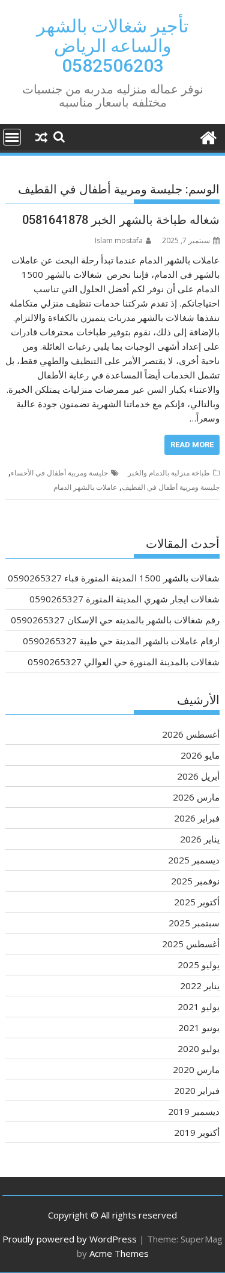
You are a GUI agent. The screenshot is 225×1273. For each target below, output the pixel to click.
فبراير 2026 (197, 818)
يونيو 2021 (199, 1027)
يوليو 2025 (199, 965)
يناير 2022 (200, 986)
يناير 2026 (200, 839)
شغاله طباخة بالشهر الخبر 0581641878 (121, 220)
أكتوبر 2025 (197, 902)
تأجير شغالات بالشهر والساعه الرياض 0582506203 (112, 46)
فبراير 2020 (197, 1090)
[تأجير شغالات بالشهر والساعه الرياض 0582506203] (208, 136)
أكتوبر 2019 (197, 1132)
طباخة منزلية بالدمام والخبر (169, 473)
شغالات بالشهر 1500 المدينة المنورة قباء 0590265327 (114, 578)
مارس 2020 (196, 1069)
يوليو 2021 (199, 1007)
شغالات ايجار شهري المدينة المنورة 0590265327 (124, 599)
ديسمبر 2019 (194, 1111)
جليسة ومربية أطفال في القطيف (171, 487)
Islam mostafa (119, 240)
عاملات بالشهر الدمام (85, 487)
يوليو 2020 (199, 1048)
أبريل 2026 (198, 776)
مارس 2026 (196, 797)
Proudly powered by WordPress (69, 1239)
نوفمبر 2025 (195, 881)
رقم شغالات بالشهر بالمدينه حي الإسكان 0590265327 (115, 620)
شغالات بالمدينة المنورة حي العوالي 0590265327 (124, 662)
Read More (192, 444)
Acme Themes (119, 1253)
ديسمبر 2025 (194, 860)
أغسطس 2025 (191, 944)
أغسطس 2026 (191, 734)
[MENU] (12, 137)
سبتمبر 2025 (194, 923)
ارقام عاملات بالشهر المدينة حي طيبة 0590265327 (121, 641)
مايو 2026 (200, 755)
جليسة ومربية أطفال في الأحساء (59, 473)
